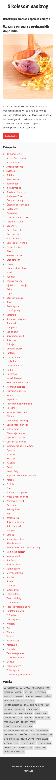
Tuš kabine (12, 615)
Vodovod (10, 636)
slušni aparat (27, 739)
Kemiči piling (13, 310)
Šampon (10, 530)
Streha (9, 581)
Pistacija (10, 458)
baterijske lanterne (13, 692)
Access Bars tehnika (16, 158)
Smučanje (11, 560)
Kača (9, 289)
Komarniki (11, 323)
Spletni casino (13, 568)
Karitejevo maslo (15, 297)
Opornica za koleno (16, 441)
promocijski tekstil (12, 726)
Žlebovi (10, 661)
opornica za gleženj (13, 718)
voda (30, 747)
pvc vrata (27, 726)
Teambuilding (13, 602)
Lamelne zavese (14, 348)
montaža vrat (10, 713)
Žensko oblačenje (15, 657)
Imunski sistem (14, 280)
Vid (8, 627)
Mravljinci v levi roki (16, 390)
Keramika (11, 314)
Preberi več (10, 136)
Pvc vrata (11, 505)
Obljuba (10, 416)
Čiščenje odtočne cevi (17, 204)
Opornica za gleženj (16, 437)
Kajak (9, 293)
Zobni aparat (13, 670)
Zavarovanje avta (15, 653)
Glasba (9, 251)
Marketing (11, 373)
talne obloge (42, 739)
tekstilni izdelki (11, 743)
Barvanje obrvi (13, 179)
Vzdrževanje (12, 644)
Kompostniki (12, 327)
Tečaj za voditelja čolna (18, 606)
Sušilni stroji (12, 589)
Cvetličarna (12, 208)
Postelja (10, 483)
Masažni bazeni (14, 378)
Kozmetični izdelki (15, 335)
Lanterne (11, 352)
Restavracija (12, 517)
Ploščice (10, 462)
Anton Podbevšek (15, 166)
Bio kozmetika (13, 187)
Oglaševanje (12, 428)
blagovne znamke (34, 696)
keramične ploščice (13, 705)
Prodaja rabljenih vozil (17, 496)
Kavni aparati (13, 306)
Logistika (11, 361)
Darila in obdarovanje (17, 217)
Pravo (9, 488)
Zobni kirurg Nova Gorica (19, 674)
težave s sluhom (28, 743)
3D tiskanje (25, 688)
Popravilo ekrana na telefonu (21, 475)
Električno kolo (14, 230)
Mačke (9, 369)
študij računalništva (14, 752)
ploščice (28, 718)
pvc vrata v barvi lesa (14, 730)
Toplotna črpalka (15, 610)
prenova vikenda (11, 722)
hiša (6, 700)
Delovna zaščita (14, 221)
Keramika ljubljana (16, 318)
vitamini (22, 747)
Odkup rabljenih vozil (17, 424)
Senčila (10, 534)
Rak (8, 513)
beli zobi (28, 692)
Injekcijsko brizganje (16, 285)
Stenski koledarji (14, 572)
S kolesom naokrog (28, 6)
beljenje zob (40, 692)
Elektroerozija (13, 234)
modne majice (33, 709)
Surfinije (10, 585)
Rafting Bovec (13, 509)
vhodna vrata (10, 747)
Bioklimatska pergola (17, 191)
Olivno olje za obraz (16, 433)
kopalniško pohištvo (33, 705)
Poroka (10, 479)
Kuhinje (10, 344)
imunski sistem (16, 700)
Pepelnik (10, 454)
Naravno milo (13, 395)
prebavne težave (42, 718)
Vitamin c (11, 632)
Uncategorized (13, 619)
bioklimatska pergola (14, 696)
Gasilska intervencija (16, 242)
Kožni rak (11, 340)
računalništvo (11, 734)
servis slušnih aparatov (40, 734)
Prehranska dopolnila (17, 492)
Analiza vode (12, 162)
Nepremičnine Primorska (19, 403)
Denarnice (11, 225)
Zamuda (10, 648)
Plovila (9, 467)
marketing (20, 709)
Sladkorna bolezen (15, 551)
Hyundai (10, 276)
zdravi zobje (40, 747)
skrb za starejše (11, 739)
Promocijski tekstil (15, 500)
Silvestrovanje (13, 543)
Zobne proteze (13, 665)
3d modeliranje (14, 153)
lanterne (8, 709)
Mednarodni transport (17, 382)
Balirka (10, 175)
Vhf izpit (10, 623)
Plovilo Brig (12, 471)
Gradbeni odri (13, 259)
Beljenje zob (12, 183)
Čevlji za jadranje (15, 200)
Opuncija (10, 450)
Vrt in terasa (12, 640)
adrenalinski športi (41, 688)
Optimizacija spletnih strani (20, 445)
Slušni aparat (13, 555)
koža (47, 705)
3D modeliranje (11, 688)
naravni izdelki (25, 713)
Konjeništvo (12, 331)
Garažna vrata (13, 238)
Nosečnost (11, 407)
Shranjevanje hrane (16, 538)
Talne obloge (13, 593)
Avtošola (11, 170)
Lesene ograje (13, 356)
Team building (13, 598)
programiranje (28, 722)
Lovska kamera (14, 365)
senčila (23, 734)
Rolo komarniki (14, 526)
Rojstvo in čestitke (15, 522)
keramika (29, 700)
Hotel (9, 272)
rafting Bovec (42, 730)
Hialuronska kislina (16, 268)
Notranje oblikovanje (17, 411)
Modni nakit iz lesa (15, 386)
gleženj (47, 696)
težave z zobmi (44, 743)
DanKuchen (12, 213)
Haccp (9, 263)
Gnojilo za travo (14, 255)
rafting (29, 730)
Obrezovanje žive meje (17, 420)
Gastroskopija (13, 246)
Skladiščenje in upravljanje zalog (23, 547)
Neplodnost (12, 399)
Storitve (10, 576)
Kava (9, 302)
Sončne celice (13, 564)
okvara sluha (41, 713)
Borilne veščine (14, 196)
